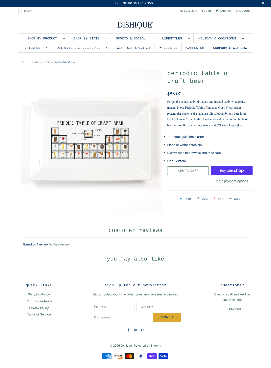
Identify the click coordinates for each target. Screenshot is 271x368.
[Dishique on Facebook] (128, 330)
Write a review (59, 244)
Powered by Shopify (147, 345)
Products (37, 62)
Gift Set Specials (134, 48)
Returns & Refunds (39, 301)
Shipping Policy (39, 294)
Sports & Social (133, 38)
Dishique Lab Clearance (80, 48)
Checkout (243, 11)
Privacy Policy (39, 308)
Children (34, 48)
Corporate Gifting (230, 48)
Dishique (127, 345)
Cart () (225, 11)
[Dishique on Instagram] (135, 330)
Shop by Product (44, 38)
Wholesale (168, 48)
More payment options (232, 181)
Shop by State (88, 38)
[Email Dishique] (142, 330)
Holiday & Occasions (219, 38)
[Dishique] (135, 25)
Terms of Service (39, 314)
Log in (206, 11)
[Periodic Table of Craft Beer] (90, 141)
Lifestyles (174, 38)
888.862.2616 (188, 11)
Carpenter (195, 48)
